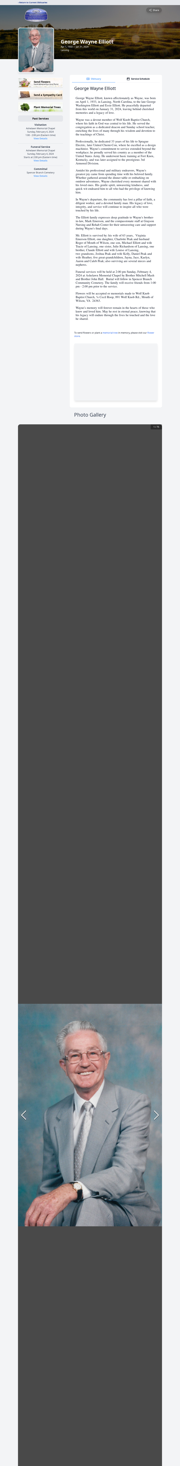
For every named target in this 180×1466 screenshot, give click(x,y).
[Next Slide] (156, 1115)
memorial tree (110, 332)
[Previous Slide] (23, 1115)
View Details (40, 138)
